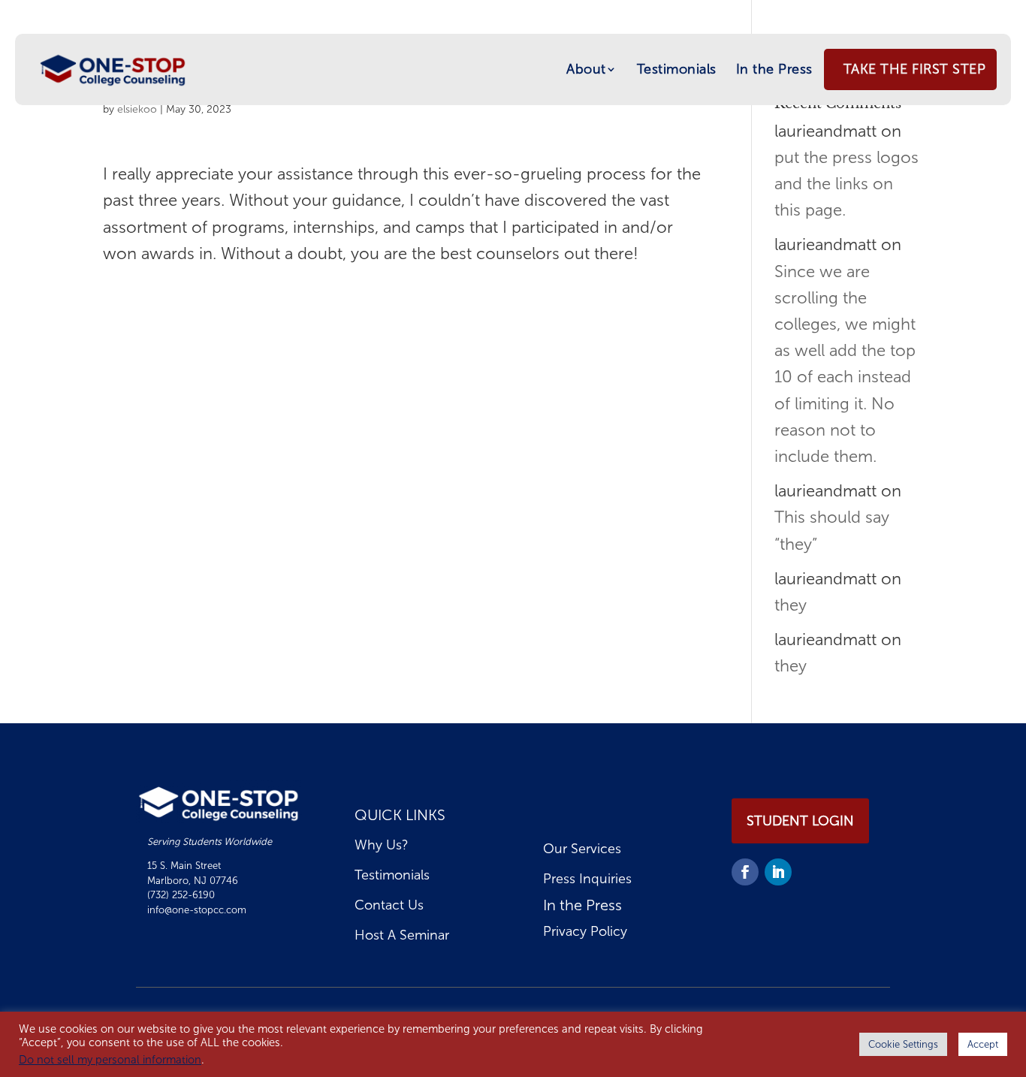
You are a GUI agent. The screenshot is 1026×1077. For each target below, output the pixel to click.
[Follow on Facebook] (745, 871)
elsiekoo (137, 109)
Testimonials (677, 69)
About (586, 69)
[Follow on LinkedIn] (778, 871)
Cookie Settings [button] (903, 1044)
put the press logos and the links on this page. (846, 183)
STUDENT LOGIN (800, 821)
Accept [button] (982, 1044)
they (790, 605)
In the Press (774, 69)
